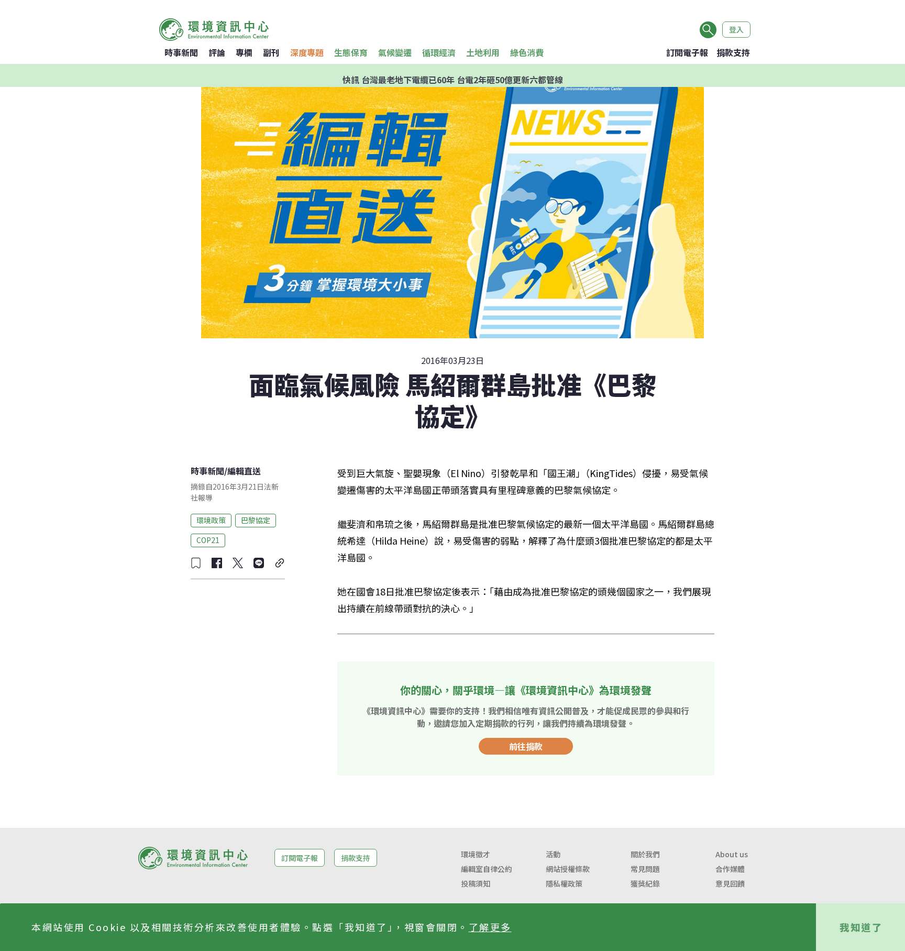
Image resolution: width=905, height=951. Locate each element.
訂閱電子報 (687, 52)
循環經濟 (439, 52)
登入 (736, 29)
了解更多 (490, 927)
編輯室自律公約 (486, 869)
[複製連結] (279, 563)
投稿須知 (475, 883)
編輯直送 (244, 471)
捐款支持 (733, 52)
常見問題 (645, 869)
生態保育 (351, 52)
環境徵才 (475, 854)
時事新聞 (181, 52)
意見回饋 (730, 883)
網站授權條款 (568, 869)
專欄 (244, 52)
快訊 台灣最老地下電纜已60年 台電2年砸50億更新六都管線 (453, 75)
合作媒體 (730, 869)
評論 (216, 52)
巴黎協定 (255, 520)
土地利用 (483, 52)
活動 (553, 854)
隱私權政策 (564, 883)
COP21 (207, 540)
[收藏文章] (196, 563)
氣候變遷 (395, 52)
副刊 (271, 52)
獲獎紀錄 (645, 883)
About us (731, 854)
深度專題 (307, 52)
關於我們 (645, 854)
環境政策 (211, 520)
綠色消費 (527, 52)
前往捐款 (526, 746)
